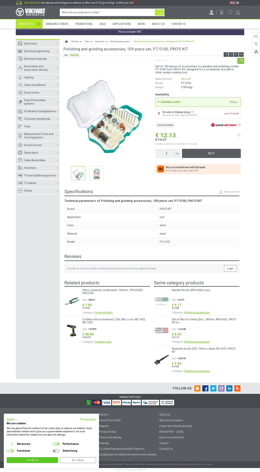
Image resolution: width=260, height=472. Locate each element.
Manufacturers (57, 23)
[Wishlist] (230, 12)
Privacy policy (88, 419)
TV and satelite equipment (40, 175)
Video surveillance (35, 84)
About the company (171, 420)
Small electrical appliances (40, 111)
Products (26, 23)
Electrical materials (35, 58)
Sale (102, 23)
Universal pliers (104, 312)
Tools (27, 126)
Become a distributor (171, 437)
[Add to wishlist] (239, 135)
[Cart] (239, 12)
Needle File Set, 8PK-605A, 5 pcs (191, 290)
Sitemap (104, 443)
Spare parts (31, 152)
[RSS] (237, 388)
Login (230, 268)
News (141, 23)
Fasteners (30, 167)
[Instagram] (221, 388)
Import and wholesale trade (175, 426)
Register (104, 426)
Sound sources (33, 145)
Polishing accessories (197, 312)
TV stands (30, 183)
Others (28, 190)
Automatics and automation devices (36, 68)
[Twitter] (213, 388)
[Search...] (159, 12)
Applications (122, 23)
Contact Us (166, 448)
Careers (164, 443)
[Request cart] (221, 12)
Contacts (179, 23)
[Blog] (197, 388)
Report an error (231, 191)
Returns (103, 414)
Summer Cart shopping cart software (130, 470)
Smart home (31, 92)
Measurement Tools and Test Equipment (38, 135)
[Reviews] (256, 44)
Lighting (28, 77)
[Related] (256, 51)
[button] (13, 419)
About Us (158, 23)
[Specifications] (256, 36)
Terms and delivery (110, 437)
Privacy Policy (107, 431)
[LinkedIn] (229, 388)
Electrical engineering (37, 51)
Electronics (30, 43)
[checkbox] (10, 444)
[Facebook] (205, 388)
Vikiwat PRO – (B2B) (171, 431)
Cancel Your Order (110, 420)
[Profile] (211, 12)
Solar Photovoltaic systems (35, 102)
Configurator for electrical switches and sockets (127, 454)
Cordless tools (103, 341)
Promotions (84, 23)
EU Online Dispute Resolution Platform (121, 448)
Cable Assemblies (34, 160)
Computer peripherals (37, 118)
